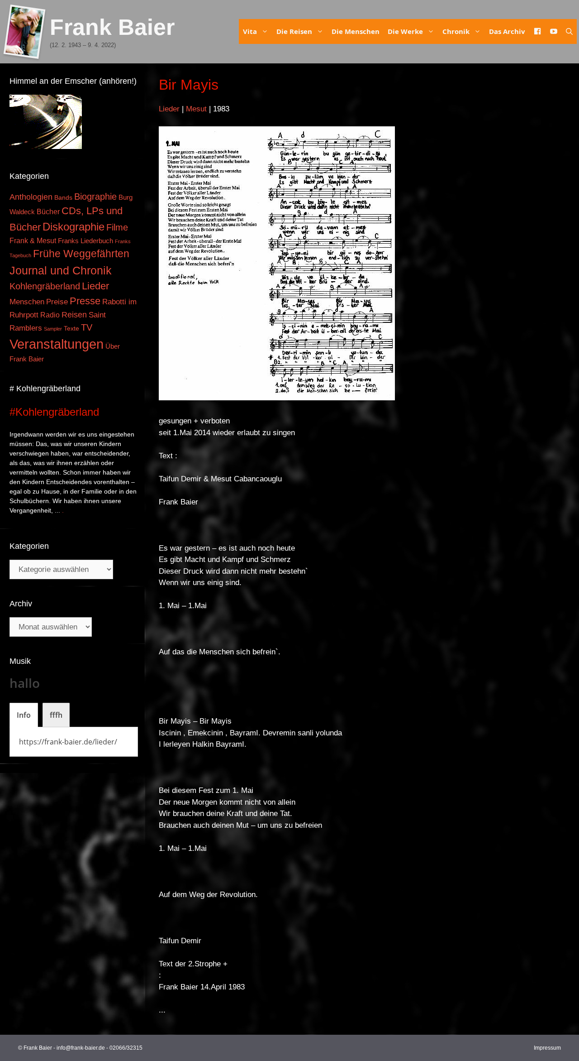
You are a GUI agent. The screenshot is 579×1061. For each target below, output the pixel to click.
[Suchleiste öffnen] (569, 31)
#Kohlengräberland (54, 412)
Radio (50, 315)
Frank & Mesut (32, 240)
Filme (117, 227)
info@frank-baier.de (81, 1048)
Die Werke (405, 31)
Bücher (48, 212)
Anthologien (30, 197)
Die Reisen (294, 31)
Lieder (169, 109)
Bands (63, 197)
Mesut (196, 109)
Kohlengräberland (44, 286)
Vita (250, 31)
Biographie (95, 197)
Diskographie (73, 227)
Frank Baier (112, 27)
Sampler (53, 328)
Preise (57, 301)
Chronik (456, 31)
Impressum (547, 1048)
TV (86, 327)
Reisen (74, 314)
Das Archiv (507, 31)
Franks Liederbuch (85, 241)
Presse (85, 301)
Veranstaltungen (56, 343)
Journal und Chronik (60, 270)
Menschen (26, 302)
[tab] (23, 715)
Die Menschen (356, 31)
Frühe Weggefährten (81, 253)
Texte (71, 328)
